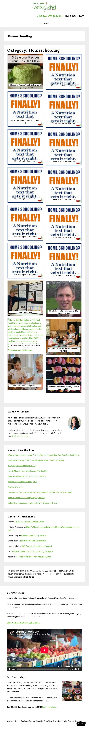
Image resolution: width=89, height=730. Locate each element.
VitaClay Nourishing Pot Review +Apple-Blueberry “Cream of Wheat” (36, 460)
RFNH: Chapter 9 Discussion (64, 275)
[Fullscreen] (79, 669)
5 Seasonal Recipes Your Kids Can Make (25, 85)
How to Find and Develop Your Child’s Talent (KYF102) (63, 312)
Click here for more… (21, 436)
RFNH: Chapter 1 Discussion (64, 124)
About (59, 721)
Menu (46, 24)
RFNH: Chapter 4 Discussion (25, 199)
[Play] (10, 669)
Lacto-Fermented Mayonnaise (33, 535)
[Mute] (75, 669)
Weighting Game (25, 312)
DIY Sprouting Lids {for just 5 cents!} (37, 546)
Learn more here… (50, 707)
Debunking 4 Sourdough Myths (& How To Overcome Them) (32, 503)
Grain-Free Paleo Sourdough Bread (29, 521)
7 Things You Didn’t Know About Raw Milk (33, 556)
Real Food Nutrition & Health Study (64, 86)
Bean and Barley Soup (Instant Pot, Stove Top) (27, 476)
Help (65, 721)
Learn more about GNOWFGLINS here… (23, 622)
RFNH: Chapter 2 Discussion (25, 161)
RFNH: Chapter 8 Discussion (25, 274)
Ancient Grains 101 (16, 487)
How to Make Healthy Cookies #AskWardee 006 (27, 471)
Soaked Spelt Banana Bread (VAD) (22, 481)
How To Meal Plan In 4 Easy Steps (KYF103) (26, 497)
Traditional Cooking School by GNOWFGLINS (44, 7)
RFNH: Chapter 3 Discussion (64, 161)
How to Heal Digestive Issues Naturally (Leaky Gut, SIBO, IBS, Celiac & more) (40, 492)
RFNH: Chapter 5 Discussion (64, 199)
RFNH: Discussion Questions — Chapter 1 (25, 121)
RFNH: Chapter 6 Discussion (25, 236)
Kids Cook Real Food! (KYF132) (25, 385)
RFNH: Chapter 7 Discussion (64, 237)
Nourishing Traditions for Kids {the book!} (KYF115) (63, 349)
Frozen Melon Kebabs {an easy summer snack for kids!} (63, 387)
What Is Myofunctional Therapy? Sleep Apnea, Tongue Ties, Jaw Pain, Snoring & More (43, 455)
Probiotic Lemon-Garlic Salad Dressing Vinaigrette (32, 551)
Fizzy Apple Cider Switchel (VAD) (22, 465)
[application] (44, 650)
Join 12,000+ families (50, 15)
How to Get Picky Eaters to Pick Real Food (25, 346)
